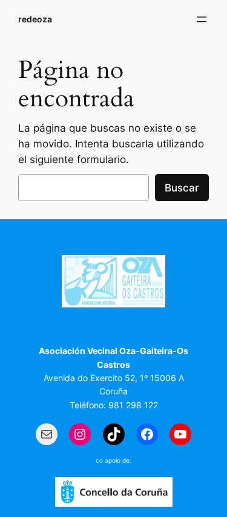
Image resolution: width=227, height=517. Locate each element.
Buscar (182, 188)
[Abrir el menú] (201, 19)
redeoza (35, 19)
